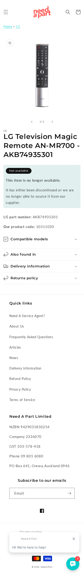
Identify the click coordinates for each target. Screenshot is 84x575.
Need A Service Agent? (27, 316)
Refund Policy (20, 379)
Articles (15, 347)
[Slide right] (52, 122)
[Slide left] (32, 122)
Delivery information (25, 368)
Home (8, 26)
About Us (16, 326)
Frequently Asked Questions (31, 337)
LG (18, 26)
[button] (6, 12)
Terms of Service (22, 400)
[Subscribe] (69, 493)
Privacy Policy (20, 389)
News (13, 358)
